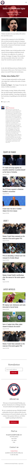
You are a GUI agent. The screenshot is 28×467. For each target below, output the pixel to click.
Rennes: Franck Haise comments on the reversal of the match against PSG (14, 237)
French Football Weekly (13, 463)
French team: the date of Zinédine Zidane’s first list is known (12, 209)
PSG (9, 102)
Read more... (14, 422)
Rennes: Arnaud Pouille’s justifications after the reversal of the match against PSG (14, 277)
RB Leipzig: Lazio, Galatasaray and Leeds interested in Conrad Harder (14, 306)
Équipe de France (9, 152)
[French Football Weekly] (3, 2)
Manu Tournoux (10, 108)
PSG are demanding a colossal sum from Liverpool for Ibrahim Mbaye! (14, 256)
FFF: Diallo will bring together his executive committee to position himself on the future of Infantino (14, 169)
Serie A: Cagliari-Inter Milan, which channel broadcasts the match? (12, 325)
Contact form (14, 451)
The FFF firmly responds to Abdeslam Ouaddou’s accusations (13, 190)
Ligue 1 (5, 102)
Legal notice (20, 463)
